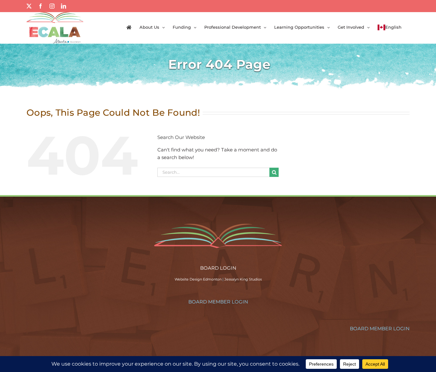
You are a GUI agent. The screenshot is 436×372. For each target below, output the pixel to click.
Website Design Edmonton (198, 279)
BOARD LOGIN (218, 268)
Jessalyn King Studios (243, 279)
